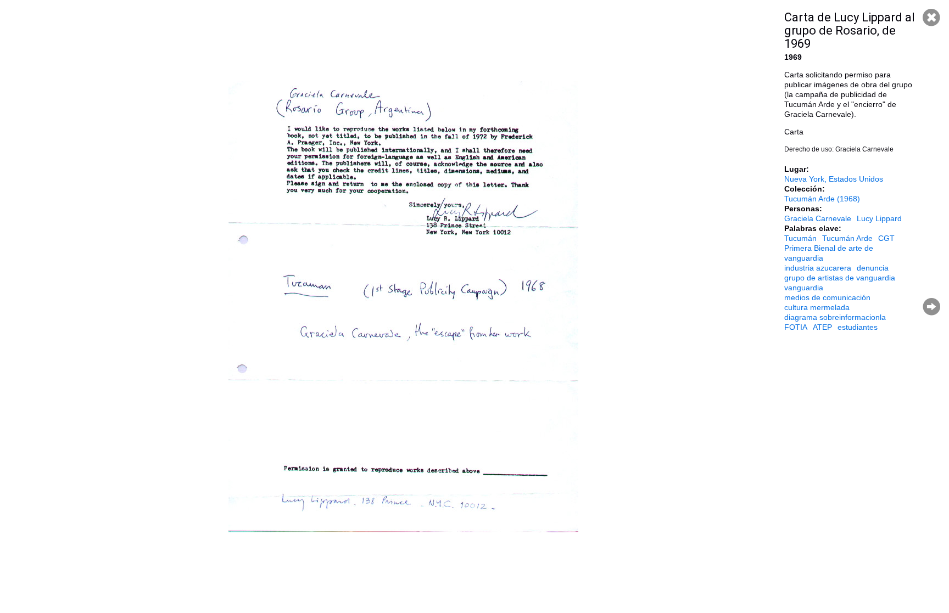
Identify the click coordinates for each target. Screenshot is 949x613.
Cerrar (931, 17)
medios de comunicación (827, 297)
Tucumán (800, 238)
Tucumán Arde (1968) (822, 198)
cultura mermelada (817, 307)
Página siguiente (931, 307)
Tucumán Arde (847, 238)
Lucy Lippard (879, 218)
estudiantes (858, 327)
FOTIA (795, 327)
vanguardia (803, 287)
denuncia (873, 267)
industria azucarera (817, 267)
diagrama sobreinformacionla (835, 317)
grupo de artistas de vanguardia (839, 277)
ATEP (822, 327)
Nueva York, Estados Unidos (833, 179)
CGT (886, 238)
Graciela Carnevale (817, 218)
